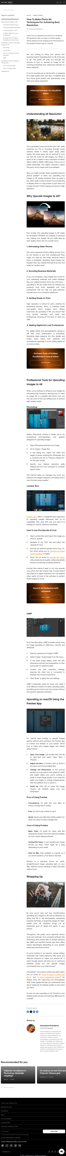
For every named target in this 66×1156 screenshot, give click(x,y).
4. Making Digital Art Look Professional (10, 34)
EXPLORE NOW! (45, 362)
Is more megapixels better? (49, 977)
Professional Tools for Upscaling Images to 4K (10, 44)
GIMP (4, 58)
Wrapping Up (5, 71)
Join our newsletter (9, 1126)
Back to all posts (9, 10)
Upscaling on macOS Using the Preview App (10, 62)
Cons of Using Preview (9, 68)
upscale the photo (57, 557)
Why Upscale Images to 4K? (9, 22)
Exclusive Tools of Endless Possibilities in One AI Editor (11, 39)
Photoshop (6, 47)
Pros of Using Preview (9, 65)
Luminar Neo (6, 50)
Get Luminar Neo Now (46, 99)
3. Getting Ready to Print (10, 30)
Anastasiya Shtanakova (36, 29)
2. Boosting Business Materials (11, 27)
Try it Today (46, 597)
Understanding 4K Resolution (10, 19)
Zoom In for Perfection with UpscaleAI (11, 54)
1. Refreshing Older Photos (10, 25)
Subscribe (54, 1131)
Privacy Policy (26, 1134)
